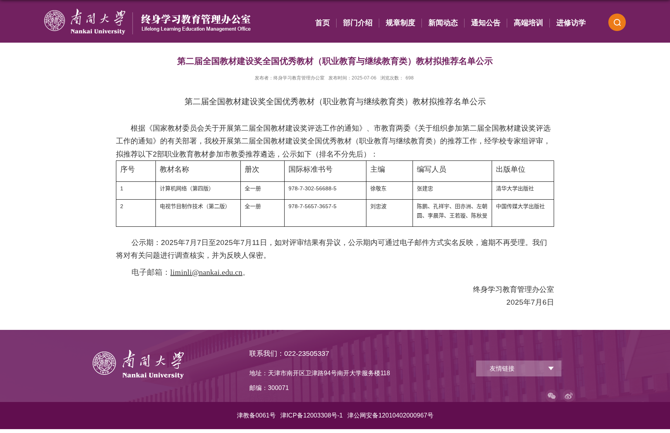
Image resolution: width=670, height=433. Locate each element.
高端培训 (528, 23)
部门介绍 (358, 23)
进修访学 (571, 23)
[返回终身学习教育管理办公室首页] (138, 352)
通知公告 (486, 23)
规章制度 (400, 23)
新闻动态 (443, 23)
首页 (322, 23)
